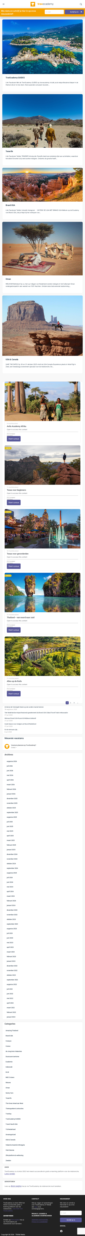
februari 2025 (11, 845)
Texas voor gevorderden (17, 554)
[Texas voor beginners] (42, 465)
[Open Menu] (3, 4)
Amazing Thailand (12, 1030)
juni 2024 (10, 882)
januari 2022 (11, 1017)
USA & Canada (12, 359)
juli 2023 (10, 933)
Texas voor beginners (16, 490)
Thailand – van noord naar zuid (20, 617)
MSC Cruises (10, 1077)
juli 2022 (10, 989)
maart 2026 (11, 784)
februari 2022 (11, 1012)
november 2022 (12, 970)
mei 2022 (10, 998)
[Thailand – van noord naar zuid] (42, 592)
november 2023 (12, 915)
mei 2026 (10, 775)
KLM (7, 1072)
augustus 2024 (12, 873)
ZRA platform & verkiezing (14, 1155)
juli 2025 (10, 822)
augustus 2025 (12, 817)
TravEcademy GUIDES (15, 77)
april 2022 (10, 1003)
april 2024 (10, 891)
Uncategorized (11, 1134)
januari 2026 (11, 794)
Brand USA (10, 205)
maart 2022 (11, 1008)
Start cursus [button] (13, 439)
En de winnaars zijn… (11, 729)
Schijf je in (71, 1220)
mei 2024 (10, 887)
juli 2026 (10, 766)
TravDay (8, 1114)
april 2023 (10, 947)
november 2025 (12, 803)
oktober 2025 (11, 808)
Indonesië (9, 1067)
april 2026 (10, 780)
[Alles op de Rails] (42, 656)
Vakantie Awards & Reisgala (15, 1145)
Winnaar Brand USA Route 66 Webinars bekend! (20, 718)
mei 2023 (10, 942)
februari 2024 (11, 901)
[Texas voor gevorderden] (42, 528)
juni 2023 (10, 938)
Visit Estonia (10, 1150)
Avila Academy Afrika (16, 426)
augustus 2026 (12, 761)
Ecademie (9, 1062)
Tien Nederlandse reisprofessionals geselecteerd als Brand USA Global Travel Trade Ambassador (36, 713)
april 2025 (10, 836)
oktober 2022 (11, 975)
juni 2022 (10, 994)
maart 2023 (11, 952)
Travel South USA (11, 1124)
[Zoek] (81, 4)
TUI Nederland (10, 1129)
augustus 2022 (12, 984)
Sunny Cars (9, 1093)
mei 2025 (10, 831)
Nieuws (8, 1082)
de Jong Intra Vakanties (14, 1051)
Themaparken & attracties (14, 1108)
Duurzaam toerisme (12, 1056)
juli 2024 (10, 877)
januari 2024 (11, 905)
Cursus (8, 1046)
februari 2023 (11, 956)
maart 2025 (11, 840)
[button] (81, 12)
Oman (8, 279)
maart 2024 (11, 896)
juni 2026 (10, 771)
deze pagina (15, 1220)
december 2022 (12, 966)
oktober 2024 (11, 863)
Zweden (8, 1160)
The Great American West (14, 1103)
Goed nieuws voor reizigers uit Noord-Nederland (20, 724)
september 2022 (12, 980)
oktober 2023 (11, 919)
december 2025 (12, 798)
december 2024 (12, 854)
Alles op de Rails (14, 681)
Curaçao (8, 1041)
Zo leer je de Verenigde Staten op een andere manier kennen (24, 707)
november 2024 (12, 859)
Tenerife (9, 151)
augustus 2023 (12, 929)
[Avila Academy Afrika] (42, 401)
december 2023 (12, 910)
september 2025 (12, 812)
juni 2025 (10, 826)
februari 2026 (11, 789)
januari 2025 (11, 850)
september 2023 (12, 924)
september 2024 (12, 868)
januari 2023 (11, 961)
